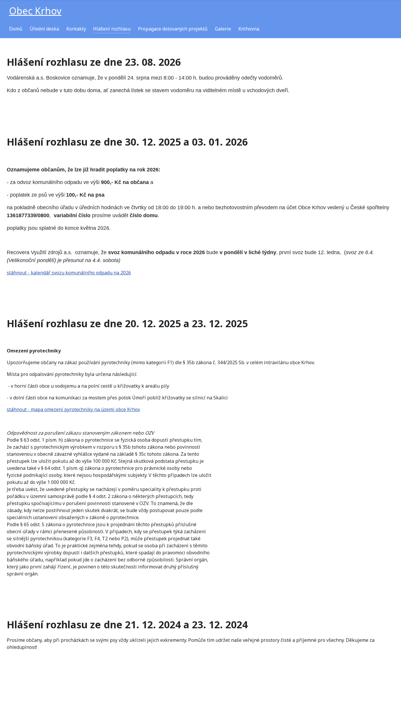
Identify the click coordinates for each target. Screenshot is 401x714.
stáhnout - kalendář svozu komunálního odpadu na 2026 (69, 272)
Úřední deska (44, 29)
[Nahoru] (390, 703)
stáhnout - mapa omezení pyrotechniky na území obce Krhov (73, 409)
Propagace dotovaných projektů (173, 29)
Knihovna (248, 29)
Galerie (223, 29)
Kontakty (76, 29)
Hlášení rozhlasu (112, 29)
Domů (15, 29)
